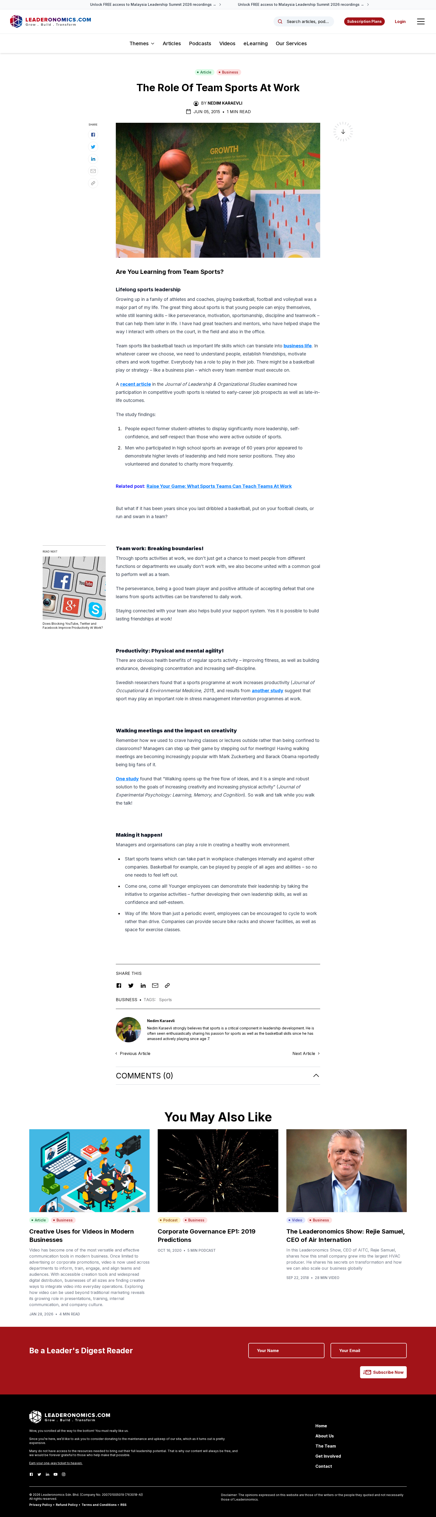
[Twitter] (39, 1474)
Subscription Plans (364, 21)
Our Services (291, 43)
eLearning (255, 43)
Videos (227, 43)
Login (400, 21)
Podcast (170, 1220)
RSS (123, 1505)
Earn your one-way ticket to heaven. (56, 1463)
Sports (165, 999)
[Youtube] (55, 1474)
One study (127, 778)
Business (230, 72)
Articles (172, 43)
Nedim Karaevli (225, 103)
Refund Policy (67, 1505)
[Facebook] (31, 1474)
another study (267, 690)
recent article (135, 384)
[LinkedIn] (47, 1474)
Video (297, 1220)
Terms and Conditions (99, 1505)
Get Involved (328, 1456)
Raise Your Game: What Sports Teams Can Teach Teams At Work (219, 486)
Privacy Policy (40, 1505)
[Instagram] (64, 1474)
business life (298, 345)
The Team (325, 1446)
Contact (323, 1466)
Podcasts (200, 43)
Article (205, 72)
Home (321, 1425)
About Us (324, 1435)
